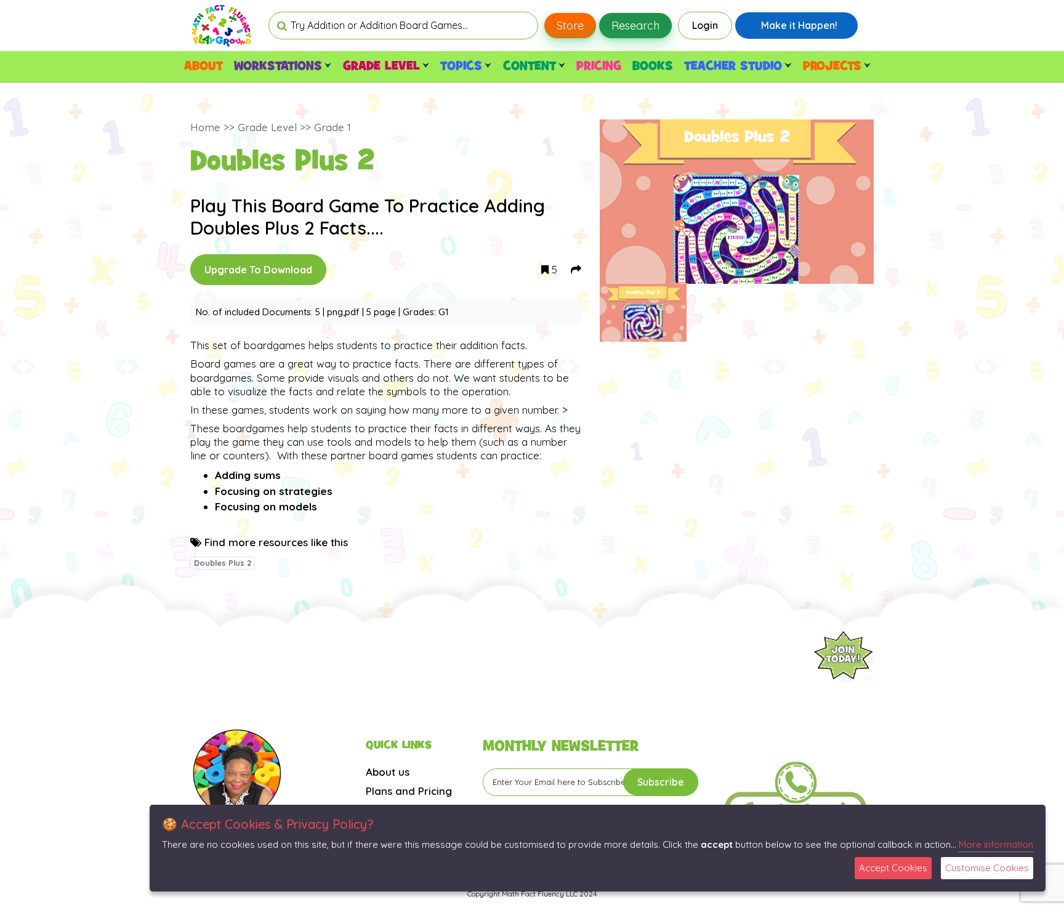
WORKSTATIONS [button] (278, 66)
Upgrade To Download (258, 270)
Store (570, 25)
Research (635, 25)
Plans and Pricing (409, 790)
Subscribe (660, 782)
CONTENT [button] (529, 66)
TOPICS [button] (461, 66)
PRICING (598, 66)
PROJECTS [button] (832, 66)
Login (705, 25)
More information (996, 844)
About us (387, 771)
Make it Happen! (799, 25)
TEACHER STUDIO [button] (733, 66)
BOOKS (652, 66)
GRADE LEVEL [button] (381, 66)
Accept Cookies (893, 868)
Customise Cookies (987, 868)
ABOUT (203, 66)
